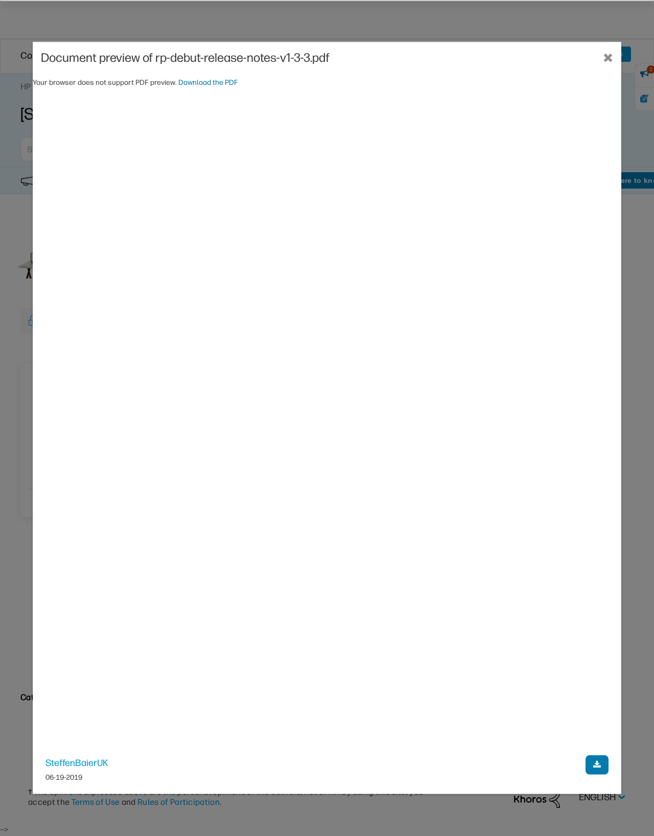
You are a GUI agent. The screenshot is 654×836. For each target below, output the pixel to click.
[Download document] (597, 764)
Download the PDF (208, 82)
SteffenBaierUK (76, 762)
